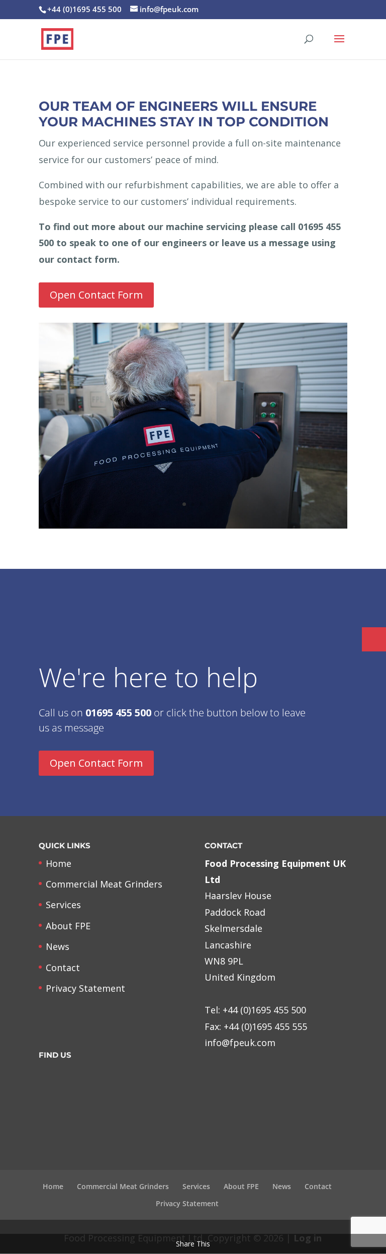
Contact (63, 968)
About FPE (68, 926)
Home (58, 863)
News (57, 946)
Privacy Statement (85, 988)
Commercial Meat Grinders (104, 884)
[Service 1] (193, 525)
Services (63, 905)
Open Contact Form (96, 295)
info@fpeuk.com (240, 1043)
